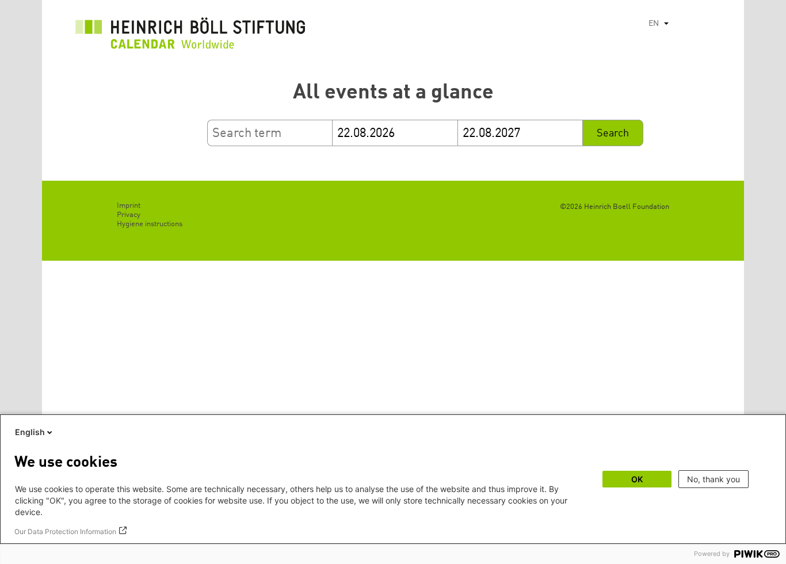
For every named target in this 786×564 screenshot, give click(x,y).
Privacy (128, 215)
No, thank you (713, 479)
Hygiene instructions (149, 224)
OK (637, 479)
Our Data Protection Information (65, 531)
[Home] (190, 36)
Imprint (128, 205)
